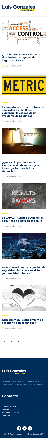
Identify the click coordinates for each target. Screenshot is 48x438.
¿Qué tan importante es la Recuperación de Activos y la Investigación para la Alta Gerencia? (20, 167)
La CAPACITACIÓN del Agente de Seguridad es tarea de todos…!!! (23, 219)
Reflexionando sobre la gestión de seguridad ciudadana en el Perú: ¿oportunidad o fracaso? (23, 270)
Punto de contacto (9, 407)
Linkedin (5, 409)
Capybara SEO (39, 434)
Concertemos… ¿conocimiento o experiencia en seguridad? (22, 321)
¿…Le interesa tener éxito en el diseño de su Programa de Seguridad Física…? (21, 57)
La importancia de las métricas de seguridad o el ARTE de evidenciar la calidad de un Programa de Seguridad (23, 111)
